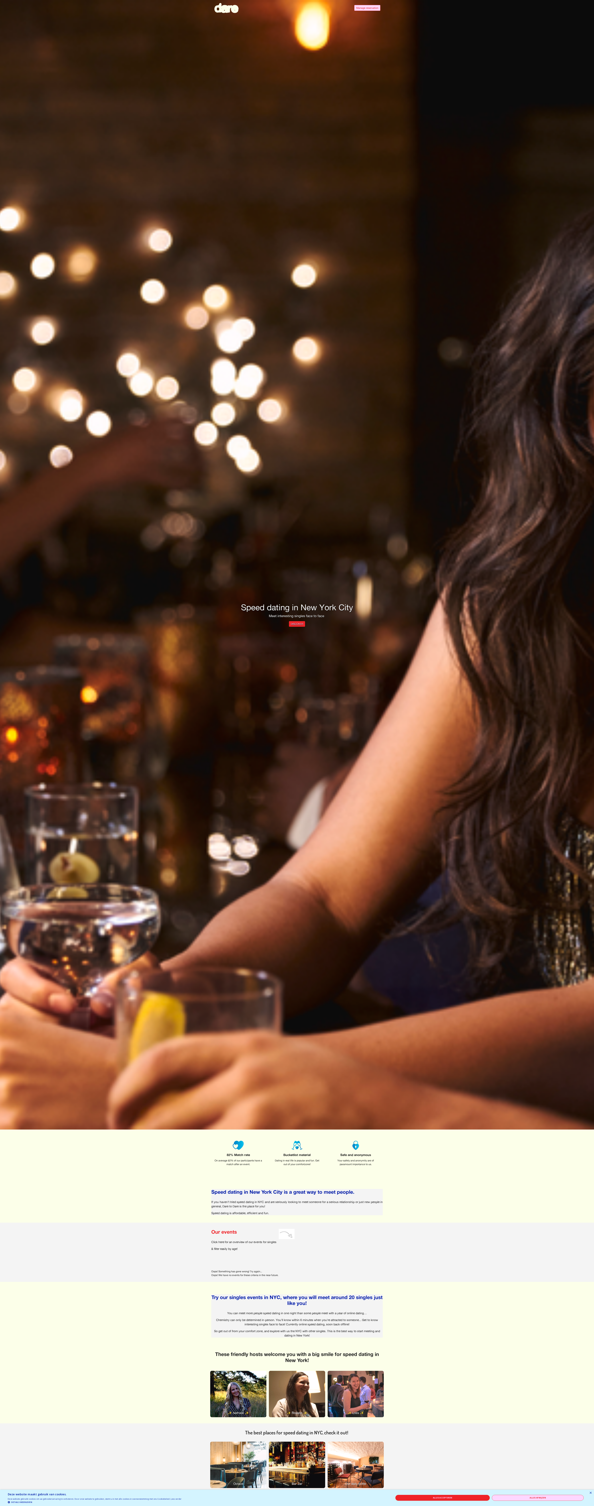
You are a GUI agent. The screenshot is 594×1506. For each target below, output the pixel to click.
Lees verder (176, 1499)
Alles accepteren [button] (442, 1497)
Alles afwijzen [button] (538, 1497)
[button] (95, 1502)
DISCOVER (297, 623)
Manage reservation (367, 7)
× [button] (590, 1493)
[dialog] (297, 1498)
